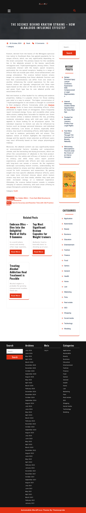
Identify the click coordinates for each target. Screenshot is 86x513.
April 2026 (28, 359)
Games (66, 266)
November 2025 (30, 368)
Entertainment (69, 245)
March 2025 (29, 385)
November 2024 (30, 394)
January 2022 (30, 468)
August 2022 (29, 453)
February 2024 (30, 421)
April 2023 (28, 444)
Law (65, 287)
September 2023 (30, 430)
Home (66, 281)
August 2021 (29, 482)
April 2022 (28, 462)
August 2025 (29, 377)
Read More (15, 252)
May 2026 (28, 356)
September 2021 (30, 479)
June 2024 (29, 409)
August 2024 (29, 403)
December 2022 (30, 450)
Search (69, 53)
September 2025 (30, 374)
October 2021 (30, 477)
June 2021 (29, 488)
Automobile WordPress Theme (35, 510)
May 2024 (28, 412)
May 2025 (28, 380)
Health (16, 191)
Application (68, 219)
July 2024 (28, 406)
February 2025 (30, 388)
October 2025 (30, 371)
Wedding (67, 329)
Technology (68, 323)
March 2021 (29, 497)
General (67, 271)
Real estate (68, 302)
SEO (65, 308)
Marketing (68, 292)
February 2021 (30, 500)
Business (67, 234)
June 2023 (29, 438)
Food (66, 260)
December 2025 (30, 365)
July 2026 (28, 350)
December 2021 (30, 471)
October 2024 (30, 397)
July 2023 (28, 435)
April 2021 (28, 494)
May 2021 (28, 491)
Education (67, 239)
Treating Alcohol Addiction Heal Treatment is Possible (18, 272)
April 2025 (28, 383)
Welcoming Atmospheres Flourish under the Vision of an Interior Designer (69, 152)
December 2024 (30, 391)
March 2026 (29, 362)
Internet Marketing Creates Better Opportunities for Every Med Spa (69, 107)
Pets (66, 297)
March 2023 (29, 447)
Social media (69, 318)
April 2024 (28, 415)
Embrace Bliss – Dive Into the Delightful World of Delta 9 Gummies (19, 230)
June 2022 (29, 456)
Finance (67, 255)
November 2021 (30, 474)
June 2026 (29, 353)
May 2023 (28, 441)
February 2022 (30, 465)
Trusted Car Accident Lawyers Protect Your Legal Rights (68, 121)
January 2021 (30, 503)
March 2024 (29, 418)
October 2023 (30, 427)
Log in (46, 350)
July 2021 (28, 485)
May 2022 (28, 459)
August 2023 (29, 432)
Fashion (67, 250)
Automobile (68, 224)
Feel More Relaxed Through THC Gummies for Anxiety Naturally (69, 136)
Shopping (67, 313)
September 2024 (30, 400)
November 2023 (30, 424)
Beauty (66, 229)
